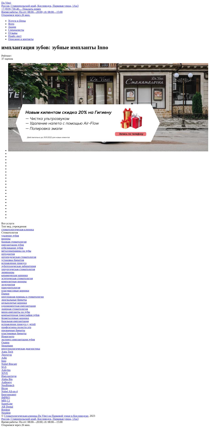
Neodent (6, 412)
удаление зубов (10, 235)
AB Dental (7, 406)
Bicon (4, 388)
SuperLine (7, 403)
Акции (12, 26)
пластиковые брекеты (13, 333)
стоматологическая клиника (17, 229)
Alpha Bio (7, 379)
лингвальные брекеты (14, 299)
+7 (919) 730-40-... (21, 8)
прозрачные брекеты (13, 330)
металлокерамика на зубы (16, 250)
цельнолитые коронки (14, 302)
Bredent (5, 409)
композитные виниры (14, 281)
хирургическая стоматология (18, 269)
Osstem (5, 342)
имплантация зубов (12, 244)
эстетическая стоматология (17, 278)
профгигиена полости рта (16, 327)
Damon (5, 293)
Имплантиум (8, 376)
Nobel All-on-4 (9, 391)
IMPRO (5, 397)
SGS (3, 367)
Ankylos (6, 370)
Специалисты (16, 30)
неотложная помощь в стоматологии (22, 296)
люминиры (7, 272)
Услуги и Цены (17, 20)
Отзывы (12, 33)
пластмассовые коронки (15, 290)
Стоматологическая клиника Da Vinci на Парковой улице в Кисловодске (46, 415)
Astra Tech (7, 351)
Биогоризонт (8, 394)
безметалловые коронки (15, 318)
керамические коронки (14, 275)
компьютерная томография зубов (20, 315)
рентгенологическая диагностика (20, 348)
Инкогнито (7, 336)
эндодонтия (8, 284)
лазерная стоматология (14, 309)
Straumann (7, 345)
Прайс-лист (15, 36)
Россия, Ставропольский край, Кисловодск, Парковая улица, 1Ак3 (39, 5)
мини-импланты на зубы (15, 312)
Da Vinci (6, 2)
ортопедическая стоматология (18, 257)
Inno (3, 360)
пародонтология (10, 287)
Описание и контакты (21, 39)
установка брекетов (12, 260)
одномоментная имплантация (18, 305)
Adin (4, 357)
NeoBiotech (7, 385)
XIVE (4, 373)
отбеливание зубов (12, 247)
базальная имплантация (15, 321)
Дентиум (6, 354)
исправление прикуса (13, 263)
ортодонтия (8, 254)
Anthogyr (6, 382)
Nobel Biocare (9, 363)
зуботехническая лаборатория (18, 266)
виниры (6, 238)
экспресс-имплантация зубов (18, 339)
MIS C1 (5, 400)
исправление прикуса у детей (18, 324)
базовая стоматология (13, 241)
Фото (11, 23)
